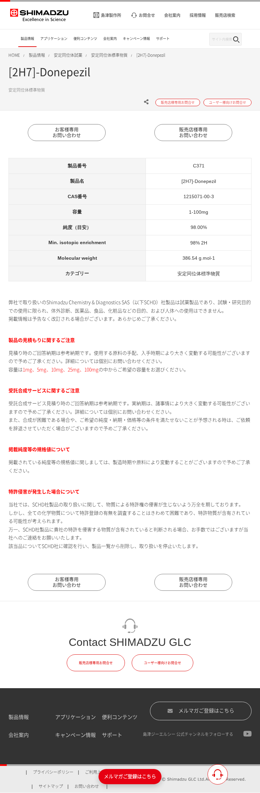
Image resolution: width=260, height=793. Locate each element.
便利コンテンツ (119, 717)
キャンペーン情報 (75, 735)
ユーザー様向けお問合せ (162, 662)
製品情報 (18, 717)
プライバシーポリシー (53, 772)
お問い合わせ (86, 786)
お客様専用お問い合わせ (66, 132)
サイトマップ (51, 786)
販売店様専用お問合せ (96, 662)
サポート (112, 735)
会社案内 (18, 735)
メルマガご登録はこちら (206, 710)
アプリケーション (75, 717)
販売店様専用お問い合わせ (193, 132)
